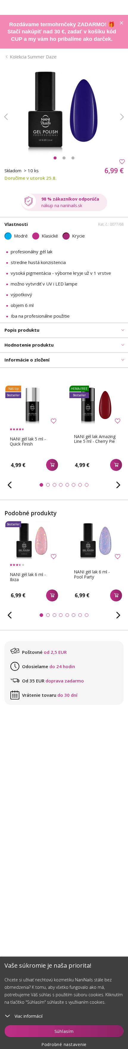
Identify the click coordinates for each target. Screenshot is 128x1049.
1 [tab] (55, 157)
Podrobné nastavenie (64, 1044)
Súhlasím (64, 1031)
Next (122, 117)
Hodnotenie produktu (29, 345)
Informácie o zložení (26, 360)
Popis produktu (21, 330)
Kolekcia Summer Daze (33, 56)
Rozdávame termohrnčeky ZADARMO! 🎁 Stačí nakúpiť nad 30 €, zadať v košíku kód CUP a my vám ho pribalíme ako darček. (61, 31)
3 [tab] (73, 157)
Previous (6, 117)
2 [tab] (64, 157)
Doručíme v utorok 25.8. (30, 178)
